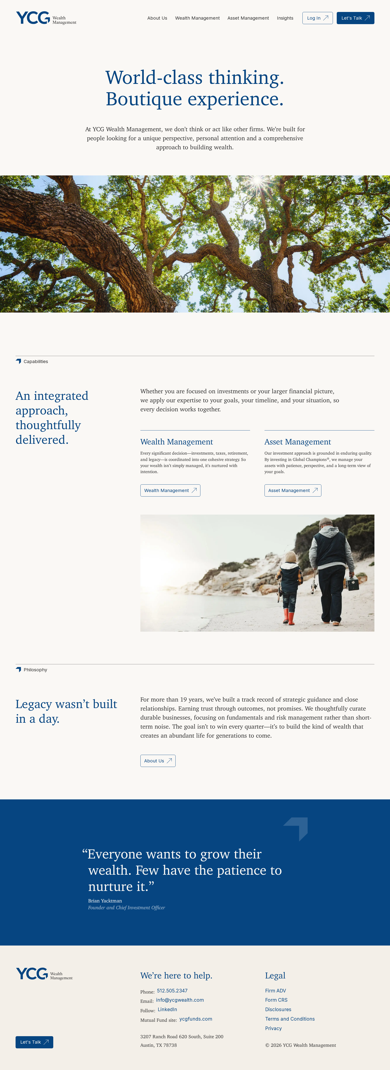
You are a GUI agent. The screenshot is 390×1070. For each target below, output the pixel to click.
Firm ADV (275, 991)
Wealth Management (197, 18)
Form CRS (276, 1000)
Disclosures (278, 1009)
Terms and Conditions (290, 1019)
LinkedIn (167, 1009)
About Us (157, 18)
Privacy (273, 1028)
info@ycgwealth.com (180, 1000)
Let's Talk (351, 18)
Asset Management (248, 18)
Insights (285, 18)
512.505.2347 (172, 991)
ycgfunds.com (195, 1019)
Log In (313, 18)
